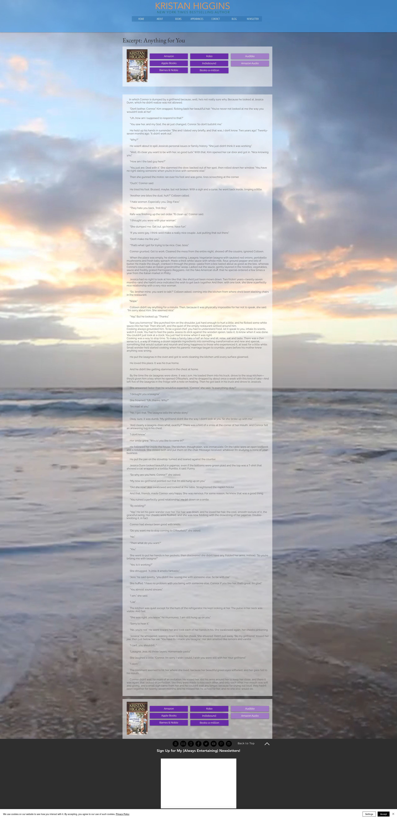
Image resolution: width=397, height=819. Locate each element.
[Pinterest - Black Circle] (221, 744)
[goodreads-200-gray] (191, 744)
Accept (383, 814)
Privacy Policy (122, 814)
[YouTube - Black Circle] (214, 744)
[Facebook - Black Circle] (198, 744)
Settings (369, 814)
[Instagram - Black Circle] (229, 744)
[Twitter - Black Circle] (206, 744)
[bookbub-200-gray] (183, 744)
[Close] (393, 814)
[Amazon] (176, 744)
